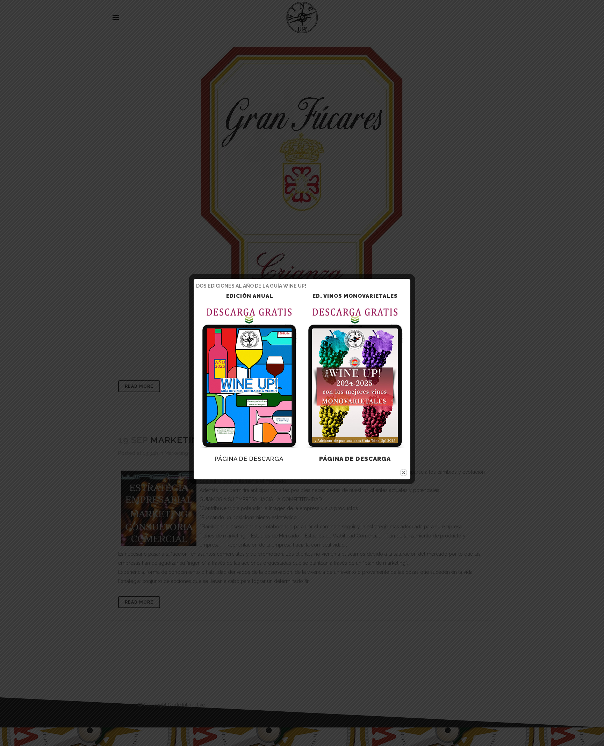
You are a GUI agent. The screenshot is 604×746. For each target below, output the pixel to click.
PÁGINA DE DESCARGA (249, 458)
